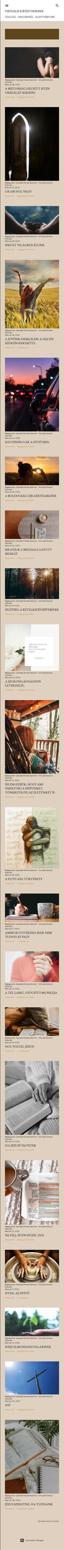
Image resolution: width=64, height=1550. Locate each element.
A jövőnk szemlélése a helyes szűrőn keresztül (29, 341)
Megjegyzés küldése (25, 97)
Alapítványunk (45, 17)
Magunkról (26, 17)
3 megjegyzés (23, 347)
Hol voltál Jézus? (19, 1046)
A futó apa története (23, 879)
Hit (8, 1405)
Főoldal (10, 17)
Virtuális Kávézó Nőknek (24, 11)
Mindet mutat (16, 35)
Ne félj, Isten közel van (24, 1235)
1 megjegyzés (23, 941)
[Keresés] (57, 5)
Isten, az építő (17, 1293)
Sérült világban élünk (24, 245)
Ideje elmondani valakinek (28, 1347)
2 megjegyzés (23, 1297)
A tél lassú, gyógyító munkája (31, 993)
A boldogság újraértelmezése (30, 496)
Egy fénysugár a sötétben (27, 442)
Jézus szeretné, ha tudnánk (29, 1504)
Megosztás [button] (9, 97)
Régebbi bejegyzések (48, 1521)
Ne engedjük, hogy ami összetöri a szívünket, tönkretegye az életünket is (30, 788)
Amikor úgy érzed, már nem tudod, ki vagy (28, 935)
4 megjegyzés (23, 1051)
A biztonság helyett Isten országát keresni (27, 91)
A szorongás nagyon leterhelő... (23, 683)
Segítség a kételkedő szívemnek (32, 610)
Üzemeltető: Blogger (34, 1540)
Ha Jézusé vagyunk (20, 1145)
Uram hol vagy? (18, 191)
